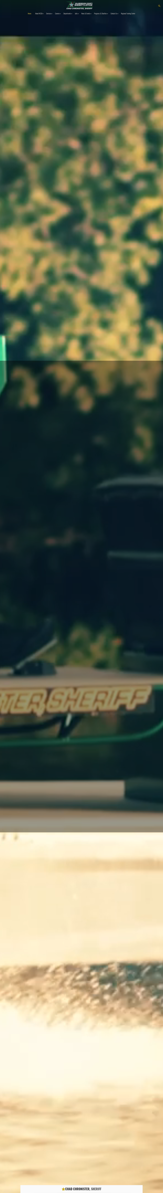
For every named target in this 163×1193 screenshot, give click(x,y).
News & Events (85, 13)
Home (29, 13)
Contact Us (114, 13)
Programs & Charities (100, 13)
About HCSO (38, 13)
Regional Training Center (128, 13)
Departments (67, 13)
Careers (57, 13)
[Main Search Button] (159, 6)
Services (48, 13)
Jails (76, 13)
